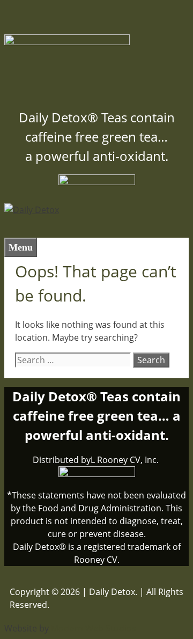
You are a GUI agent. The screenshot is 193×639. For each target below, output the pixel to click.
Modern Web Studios (93, 628)
